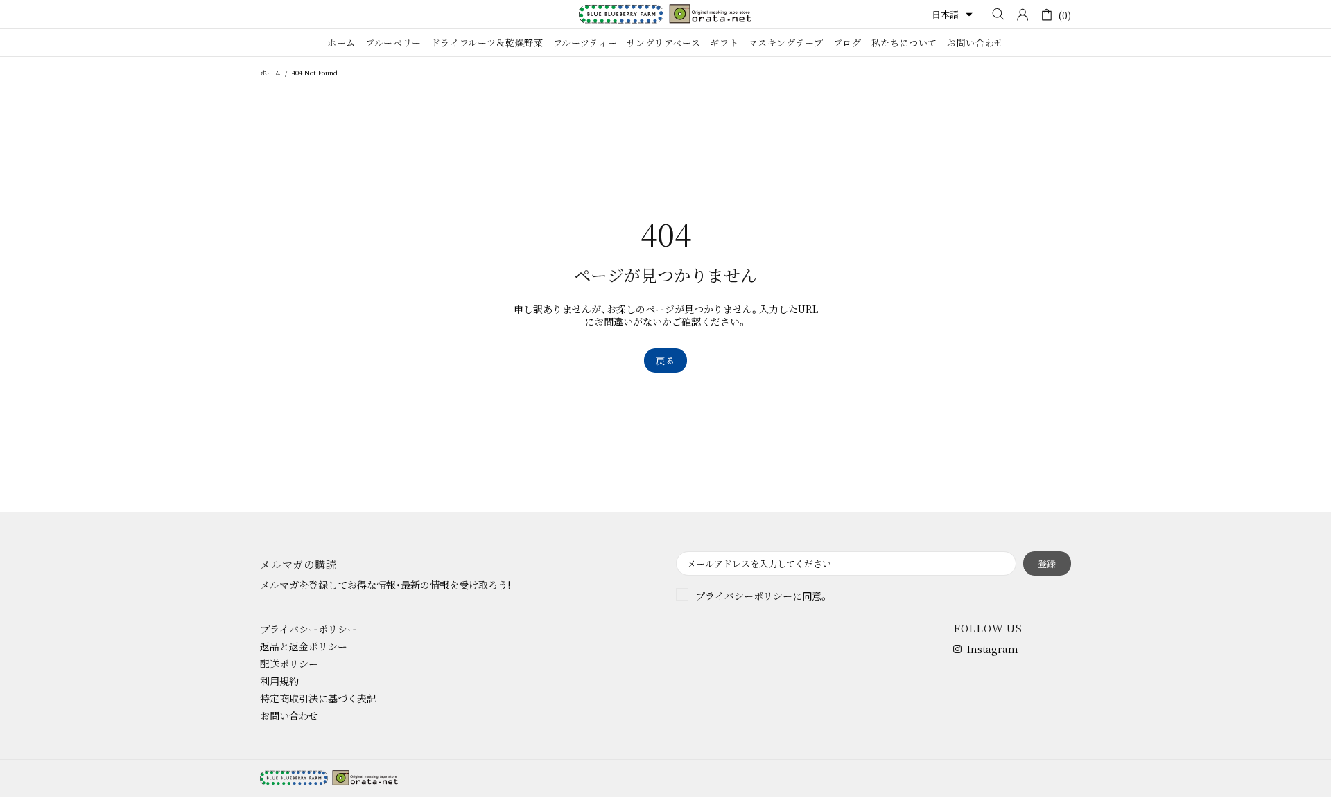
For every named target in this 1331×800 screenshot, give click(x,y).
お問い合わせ (289, 715)
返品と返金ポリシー (303, 646)
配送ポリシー (289, 663)
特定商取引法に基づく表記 (318, 698)
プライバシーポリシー (743, 595)
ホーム (270, 72)
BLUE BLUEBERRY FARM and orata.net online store (665, 14)
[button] (952, 14)
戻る (665, 360)
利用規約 (279, 681)
